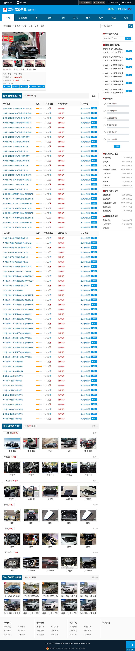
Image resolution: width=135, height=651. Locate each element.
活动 (8, 529)
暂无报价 (61, 108)
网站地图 (54, 631)
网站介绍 (21, 635)
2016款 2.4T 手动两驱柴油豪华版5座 (15, 262)
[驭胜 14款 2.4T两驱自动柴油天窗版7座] (50, 605)
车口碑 (42, 86)
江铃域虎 (107, 177)
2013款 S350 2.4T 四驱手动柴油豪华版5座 (17, 338)
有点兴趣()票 (112, 125)
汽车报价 (73, 627)
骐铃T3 (106, 181)
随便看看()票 (112, 132)
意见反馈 (40, 635)
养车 (88, 18)
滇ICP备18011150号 (78, 648)
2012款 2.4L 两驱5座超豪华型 (13, 385)
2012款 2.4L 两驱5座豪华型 (12, 390)
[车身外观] (12, 443)
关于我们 (7, 627)
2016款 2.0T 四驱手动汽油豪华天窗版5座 (17, 180)
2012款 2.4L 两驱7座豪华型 (12, 381)
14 (29, 577)
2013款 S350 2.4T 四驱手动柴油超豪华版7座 (18, 324)
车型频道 (16, 26)
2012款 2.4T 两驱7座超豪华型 (13, 400)
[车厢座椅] (31, 491)
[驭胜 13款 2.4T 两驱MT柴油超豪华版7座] (88, 605)
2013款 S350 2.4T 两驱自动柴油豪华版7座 (17, 314)
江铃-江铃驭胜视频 (12, 577)
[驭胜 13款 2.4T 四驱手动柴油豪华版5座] (69, 588)
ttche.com (64, 643)
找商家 (8, 86)
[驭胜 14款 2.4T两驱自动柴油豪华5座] (69, 605)
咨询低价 (87, 635)
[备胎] (12, 563)
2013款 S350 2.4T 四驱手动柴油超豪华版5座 (18, 328)
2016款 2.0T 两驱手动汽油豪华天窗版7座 (17, 127)
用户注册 (101, 2)
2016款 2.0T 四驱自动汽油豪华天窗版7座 (17, 108)
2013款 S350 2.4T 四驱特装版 (13, 366)
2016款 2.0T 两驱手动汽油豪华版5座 (15, 189)
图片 (37, 18)
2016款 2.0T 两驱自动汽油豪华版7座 (15, 165)
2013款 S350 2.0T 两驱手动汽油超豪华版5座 (18, 218)
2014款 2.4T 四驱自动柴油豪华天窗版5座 (17, 267)
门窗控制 (88, 499)
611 (6, 69)
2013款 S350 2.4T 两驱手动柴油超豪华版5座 (18, 347)
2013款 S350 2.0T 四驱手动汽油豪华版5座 (17, 208)
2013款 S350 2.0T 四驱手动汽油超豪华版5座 (18, 199)
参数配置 (23, 18)
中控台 (69, 475)
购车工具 (73, 635)
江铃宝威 (107, 185)
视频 (113, 18)
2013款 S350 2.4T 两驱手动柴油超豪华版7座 (18, 343)
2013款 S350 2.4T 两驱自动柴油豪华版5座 (17, 319)
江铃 (24, 26)
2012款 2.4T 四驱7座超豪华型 (13, 395)
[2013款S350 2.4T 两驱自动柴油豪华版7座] (24, 34)
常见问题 (54, 627)
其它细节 (11, 552)
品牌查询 (73, 631)
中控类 (22, 69)
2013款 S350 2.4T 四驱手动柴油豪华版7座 (17, 333)
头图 (69, 451)
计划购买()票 (112, 111)
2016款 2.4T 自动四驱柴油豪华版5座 (15, 238)
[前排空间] (12, 491)
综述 (8, 18)
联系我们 (7, 635)
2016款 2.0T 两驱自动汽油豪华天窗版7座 (17, 118)
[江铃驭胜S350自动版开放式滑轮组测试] (31, 588)
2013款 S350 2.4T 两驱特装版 (13, 362)
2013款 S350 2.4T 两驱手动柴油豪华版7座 (17, 352)
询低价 (16, 86)
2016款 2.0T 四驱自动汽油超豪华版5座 (16, 142)
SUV (112, 9)
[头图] (69, 443)
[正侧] (50, 443)
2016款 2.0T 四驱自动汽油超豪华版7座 (16, 137)
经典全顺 (107, 158)
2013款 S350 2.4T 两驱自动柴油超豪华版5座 (18, 309)
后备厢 (50, 499)
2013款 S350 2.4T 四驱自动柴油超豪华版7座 (18, 295)
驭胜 (36, 26)
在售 (94, 96)
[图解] (12, 515)
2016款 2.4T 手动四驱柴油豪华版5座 (15, 257)
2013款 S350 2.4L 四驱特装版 (13, 371)
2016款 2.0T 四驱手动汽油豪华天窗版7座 (17, 175)
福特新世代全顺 (109, 170)
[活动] (12, 539)
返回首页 (128, 2)
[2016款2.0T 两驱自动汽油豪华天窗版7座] (40, 62)
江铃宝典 (107, 166)
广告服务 (21, 627)
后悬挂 (69, 571)
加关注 (34, 86)
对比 (94, 108)
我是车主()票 (112, 104)
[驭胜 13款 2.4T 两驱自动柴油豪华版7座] (88, 588)
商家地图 (87, 631)
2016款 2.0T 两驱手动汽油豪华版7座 (15, 184)
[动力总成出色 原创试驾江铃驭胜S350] (12, 588)
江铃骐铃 (107, 174)
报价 (50, 18)
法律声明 (21, 631)
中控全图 (50, 475)
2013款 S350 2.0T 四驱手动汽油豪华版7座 (17, 204)
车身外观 (15, 69)
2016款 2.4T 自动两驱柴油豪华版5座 (15, 252)
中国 (28, 80)
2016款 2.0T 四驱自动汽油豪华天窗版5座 (17, 113)
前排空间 (12, 499)
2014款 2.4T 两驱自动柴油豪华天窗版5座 (17, 271)
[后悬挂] (69, 563)
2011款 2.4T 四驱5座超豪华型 (13, 409)
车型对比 (87, 627)
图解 (34, 69)
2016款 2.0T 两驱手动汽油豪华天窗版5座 (17, 132)
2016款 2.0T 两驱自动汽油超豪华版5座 (16, 161)
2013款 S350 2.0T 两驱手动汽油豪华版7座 (17, 223)
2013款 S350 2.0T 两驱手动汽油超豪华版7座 (18, 213)
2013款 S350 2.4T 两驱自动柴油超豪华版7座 (18, 305)
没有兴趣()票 (112, 139)
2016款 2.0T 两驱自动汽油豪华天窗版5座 (17, 123)
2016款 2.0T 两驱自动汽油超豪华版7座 (16, 156)
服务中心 (40, 627)
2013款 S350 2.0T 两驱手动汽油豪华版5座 (17, 227)
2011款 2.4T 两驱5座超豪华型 (13, 414)
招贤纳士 (7, 631)
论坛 (126, 18)
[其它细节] (31, 563)
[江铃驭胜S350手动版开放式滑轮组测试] (50, 588)
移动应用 (22, 2)
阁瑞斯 (106, 228)
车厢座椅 (28, 69)
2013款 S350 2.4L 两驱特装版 (13, 290)
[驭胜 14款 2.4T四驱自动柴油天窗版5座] (31, 605)
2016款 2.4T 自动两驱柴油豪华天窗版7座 (17, 243)
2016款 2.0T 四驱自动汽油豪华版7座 (15, 146)
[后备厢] (50, 491)
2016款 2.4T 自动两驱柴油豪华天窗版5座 (17, 248)
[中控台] (69, 467)
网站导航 (9, 2)
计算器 (50, 108)
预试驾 (25, 86)
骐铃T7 (106, 162)
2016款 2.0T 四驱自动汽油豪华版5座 (15, 151)
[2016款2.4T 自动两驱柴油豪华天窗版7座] (8, 62)
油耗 (75, 18)
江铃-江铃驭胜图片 (12, 426)
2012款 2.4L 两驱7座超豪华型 (13, 376)
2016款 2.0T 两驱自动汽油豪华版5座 (15, 170)
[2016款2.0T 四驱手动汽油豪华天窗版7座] (29, 62)
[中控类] (12, 467)
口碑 (63, 18)
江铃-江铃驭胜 (17, 9)
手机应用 (54, 635)
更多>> (95, 426)
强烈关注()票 (112, 118)
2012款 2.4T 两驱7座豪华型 (12, 404)
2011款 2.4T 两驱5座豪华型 (12, 419)
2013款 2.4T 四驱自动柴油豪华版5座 (15, 286)
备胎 (12, 571)
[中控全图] (50, 467)
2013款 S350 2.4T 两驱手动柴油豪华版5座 (17, 357)
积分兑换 (40, 631)
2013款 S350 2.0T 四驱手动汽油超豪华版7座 (18, 194)
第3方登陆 (114, 2)
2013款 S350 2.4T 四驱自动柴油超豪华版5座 (18, 300)
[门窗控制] (88, 491)
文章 (101, 18)
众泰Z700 (107, 224)
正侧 (50, 451)
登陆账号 (87, 2)
